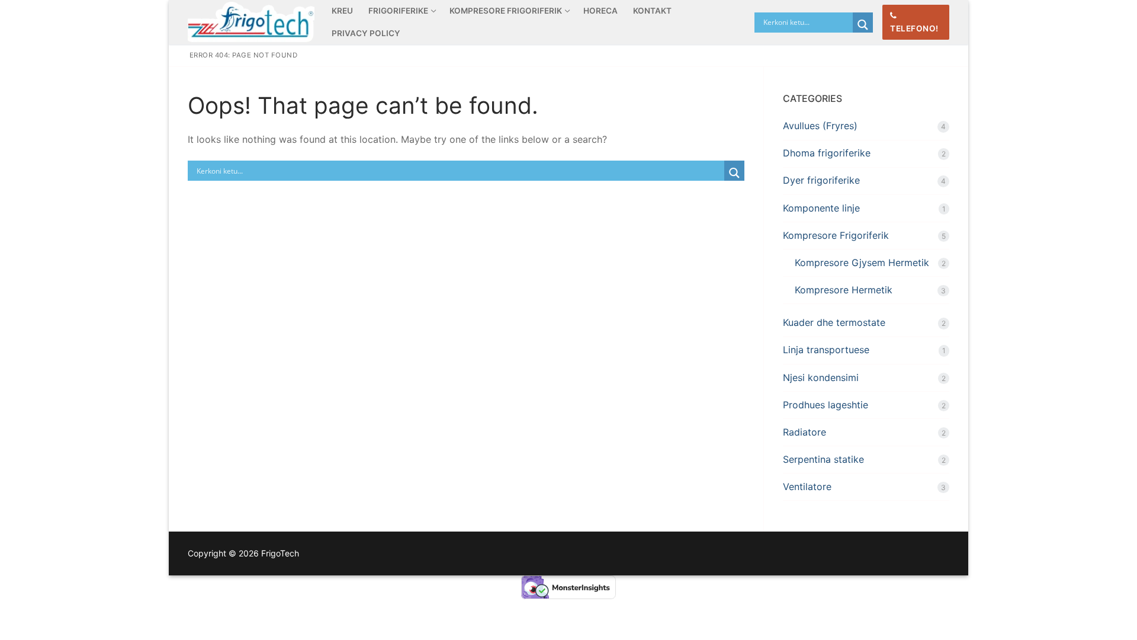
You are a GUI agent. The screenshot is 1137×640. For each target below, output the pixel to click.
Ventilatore (807, 486)
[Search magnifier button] (863, 24)
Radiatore (804, 432)
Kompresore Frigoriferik (836, 235)
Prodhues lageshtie (825, 405)
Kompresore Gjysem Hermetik (862, 262)
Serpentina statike (823, 459)
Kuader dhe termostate (834, 322)
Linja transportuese (826, 350)
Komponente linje (821, 208)
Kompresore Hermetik (843, 290)
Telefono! (914, 28)
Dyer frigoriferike (821, 180)
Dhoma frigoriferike (827, 153)
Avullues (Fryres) (820, 126)
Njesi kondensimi (821, 377)
